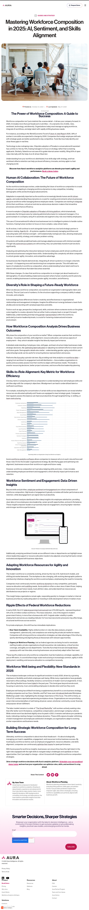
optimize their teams (45, 744)
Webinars (29, 886)
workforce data (72, 358)
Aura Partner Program (58, 889)
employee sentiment (36, 490)
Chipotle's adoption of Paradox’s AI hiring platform (41, 212)
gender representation (48, 315)
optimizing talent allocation (35, 348)
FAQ (53, 883)
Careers (54, 886)
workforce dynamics (44, 584)
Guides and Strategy (46, 16)
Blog (28, 889)
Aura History (56, 895)
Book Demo (5, 883)
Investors (4, 903)
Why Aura (5, 889)
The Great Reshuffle (44, 708)
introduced (60, 693)
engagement (52, 490)
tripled (33, 683)
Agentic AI (24, 231)
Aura (19, 358)
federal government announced (35, 610)
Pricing (4, 886)
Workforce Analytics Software (10, 895)
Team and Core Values (58, 892)
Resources (30, 883)
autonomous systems (24, 244)
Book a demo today (50, 171)
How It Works (5, 892)
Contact (54, 898)
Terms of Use (5, 871)
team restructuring (13, 399)
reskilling (28, 586)
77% (8, 698)
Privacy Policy (6, 868)
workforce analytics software (22, 459)
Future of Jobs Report (57, 134)
